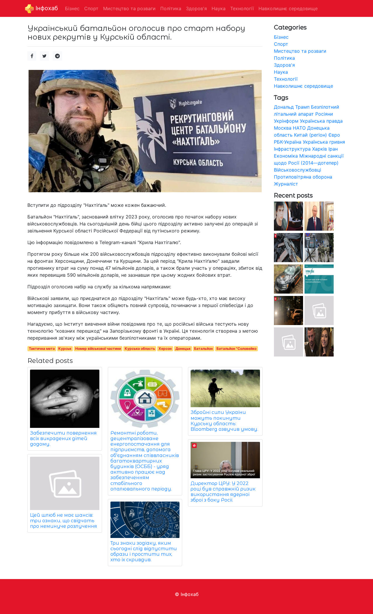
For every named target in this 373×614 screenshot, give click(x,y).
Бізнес (281, 37)
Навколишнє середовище (303, 86)
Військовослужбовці (297, 170)
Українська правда (321, 121)
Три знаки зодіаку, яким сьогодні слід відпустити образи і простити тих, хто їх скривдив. (143, 551)
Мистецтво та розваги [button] (129, 8)
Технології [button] (242, 8)
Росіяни (324, 114)
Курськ (64, 348)
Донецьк (183, 348)
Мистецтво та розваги (300, 51)
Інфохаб (46, 8)
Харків (319, 149)
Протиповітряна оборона (303, 177)
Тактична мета (42, 348)
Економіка (286, 156)
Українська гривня (324, 142)
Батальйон (203, 348)
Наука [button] (219, 8)
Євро (334, 135)
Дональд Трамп (291, 107)
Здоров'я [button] (196, 8)
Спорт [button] (91, 8)
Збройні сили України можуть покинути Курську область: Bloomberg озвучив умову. (224, 421)
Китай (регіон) (310, 135)
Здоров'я (284, 65)
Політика (284, 58)
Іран (333, 149)
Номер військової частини (98, 348)
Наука (281, 72)
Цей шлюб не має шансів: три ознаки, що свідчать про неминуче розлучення (63, 520)
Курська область (140, 348)
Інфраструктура (292, 149)
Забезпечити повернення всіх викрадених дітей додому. (63, 438)
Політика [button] (170, 8)
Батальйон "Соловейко (236, 348)
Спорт (281, 44)
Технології (286, 79)
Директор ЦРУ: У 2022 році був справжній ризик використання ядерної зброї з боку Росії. (223, 492)
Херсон (165, 348)
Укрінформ (286, 121)
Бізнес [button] (72, 8)
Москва (282, 128)
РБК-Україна (287, 142)
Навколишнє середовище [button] (288, 8)
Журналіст (286, 184)
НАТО (299, 128)
